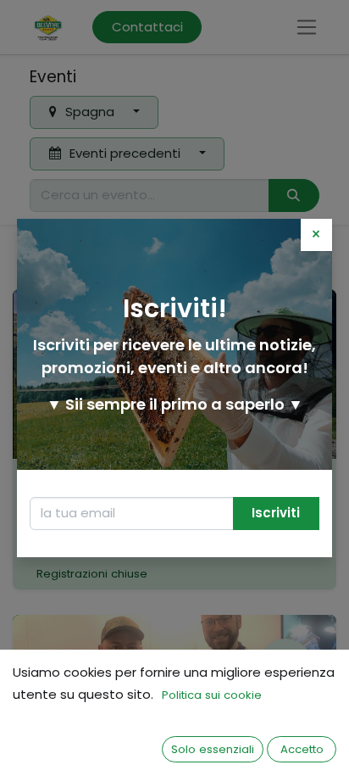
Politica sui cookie (212, 695)
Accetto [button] (302, 749)
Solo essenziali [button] (212, 749)
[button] (276, 513)
